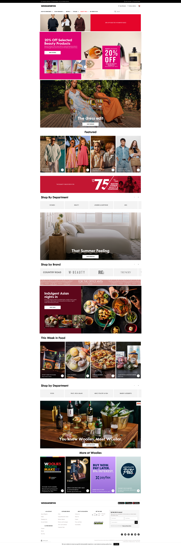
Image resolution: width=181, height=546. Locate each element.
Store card (95, 514)
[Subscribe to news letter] (136, 522)
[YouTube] (136, 534)
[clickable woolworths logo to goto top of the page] (48, 503)
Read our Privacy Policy (126, 525)
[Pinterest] (129, 534)
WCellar (75, 11)
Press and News (78, 522)
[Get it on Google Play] (128, 503)
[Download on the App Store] (121, 503)
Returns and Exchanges (63, 522)
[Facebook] (122, 534)
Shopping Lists (44, 519)
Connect (42, 528)
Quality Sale (83, 11)
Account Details (44, 522)
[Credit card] (96, 515)
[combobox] (128, 11)
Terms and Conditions (62, 524)
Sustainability (78, 524)
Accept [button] (116, 544)
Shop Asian (52, 307)
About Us (77, 516)
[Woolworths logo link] (48, 6)
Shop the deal (52, 52)
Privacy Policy (138, 541)
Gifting (68, 11)
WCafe (42, 531)
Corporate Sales (61, 527)
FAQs (59, 514)
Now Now (43, 533)
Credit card (99, 514)
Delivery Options (61, 519)
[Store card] (92, 515)
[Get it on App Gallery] (136, 503)
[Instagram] (132, 534)
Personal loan (103, 514)
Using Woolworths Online (63, 516)
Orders (42, 516)
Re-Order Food (94, 11)
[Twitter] (126, 534)
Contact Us (77, 514)
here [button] (110, 544)
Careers (76, 519)
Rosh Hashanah (59, 11)
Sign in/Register (44, 514)
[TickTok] (139, 534)
